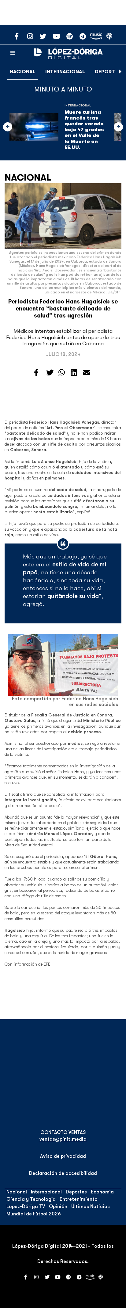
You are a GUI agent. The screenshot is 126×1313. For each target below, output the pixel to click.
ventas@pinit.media (63, 1139)
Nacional (22, 71)
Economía (102, 1192)
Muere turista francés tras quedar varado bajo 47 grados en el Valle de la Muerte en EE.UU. (84, 129)
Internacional (65, 71)
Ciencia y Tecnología (31, 1199)
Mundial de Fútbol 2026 (33, 1214)
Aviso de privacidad (63, 1156)
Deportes (108, 71)
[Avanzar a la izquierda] (7, 126)
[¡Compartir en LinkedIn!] (74, 372)
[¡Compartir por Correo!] (86, 372)
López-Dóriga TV (25, 1206)
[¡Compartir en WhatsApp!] (61, 372)
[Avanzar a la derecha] (120, 71)
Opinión (58, 1206)
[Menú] (12, 53)
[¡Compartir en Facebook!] (36, 372)
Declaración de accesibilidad (63, 1173)
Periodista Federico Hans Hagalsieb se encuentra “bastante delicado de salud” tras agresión (63, 308)
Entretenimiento (79, 1199)
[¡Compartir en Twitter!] (50, 372)
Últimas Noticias (90, 1206)
